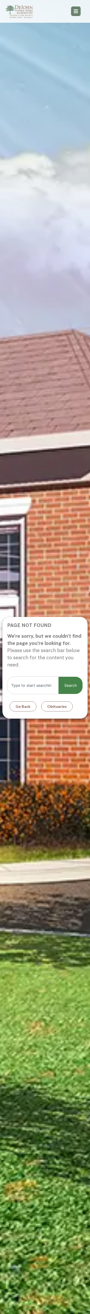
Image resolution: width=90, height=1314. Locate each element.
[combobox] (33, 685)
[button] (76, 11)
